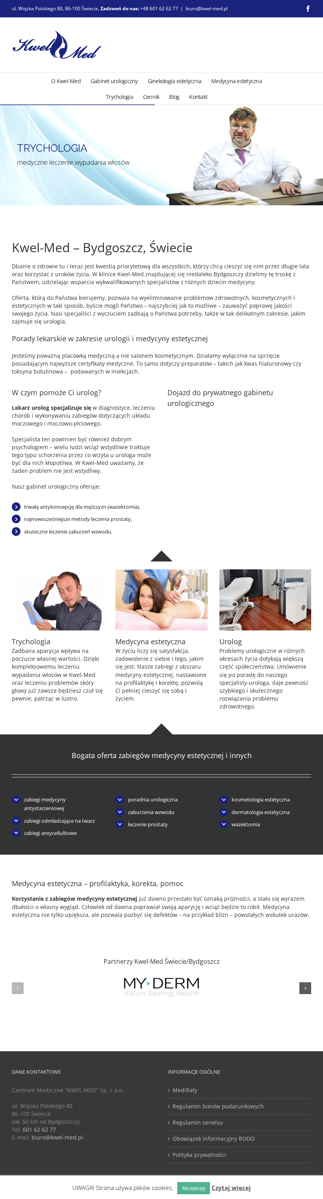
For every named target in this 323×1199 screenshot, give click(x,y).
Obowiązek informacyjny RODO (214, 1138)
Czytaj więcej (231, 1188)
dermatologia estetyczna (261, 812)
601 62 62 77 (39, 1129)
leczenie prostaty (148, 824)
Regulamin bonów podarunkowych (218, 1106)
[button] (18, 988)
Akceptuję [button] (193, 1188)
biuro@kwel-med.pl (207, 8)
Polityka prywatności (199, 1154)
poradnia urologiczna (153, 799)
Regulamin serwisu (198, 1122)
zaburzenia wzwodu (151, 812)
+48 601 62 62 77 (159, 8)
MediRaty (185, 1090)
